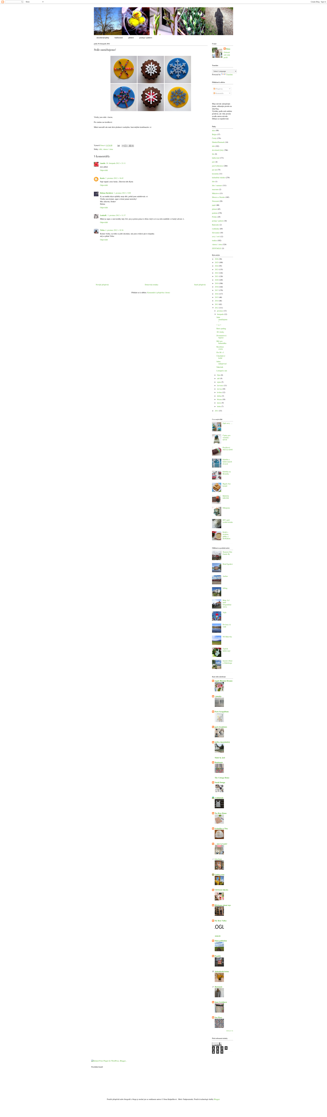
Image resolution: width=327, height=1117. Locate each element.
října (219, 375)
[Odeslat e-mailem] (123, 145)
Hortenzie (218, 986)
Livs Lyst (218, 859)
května (219, 392)
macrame (215, 189)
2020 (217, 280)
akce (213, 130)
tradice (214, 240)
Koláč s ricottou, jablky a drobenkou (226, 535)
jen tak (214, 169)
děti (100, 149)
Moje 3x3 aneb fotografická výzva (227, 603)
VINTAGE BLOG (221, 890)
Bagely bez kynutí (227, 484)
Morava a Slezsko (218, 197)
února (219, 403)
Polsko (214, 217)
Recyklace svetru (220, 348)
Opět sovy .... (227, 423)
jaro (213, 162)
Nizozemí (215, 201)
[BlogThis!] (125, 145)
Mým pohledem (221, 940)
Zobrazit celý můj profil (227, 54)
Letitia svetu (219, 874)
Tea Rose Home (221, 813)
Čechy (214, 138)
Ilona (228, 49)
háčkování (119, 38)
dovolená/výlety (103, 38)
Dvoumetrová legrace (221, 336)
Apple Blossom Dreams (223, 680)
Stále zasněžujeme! (222, 319)
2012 (217, 307)
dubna (219, 396)
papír (214, 205)
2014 (217, 300)
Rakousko (215, 225)
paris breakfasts (221, 727)
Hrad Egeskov (228, 564)
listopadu (220, 314)
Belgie (214, 134)
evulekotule (219, 797)
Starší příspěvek (200, 284)
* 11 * (219, 325)
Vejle (224, 612)
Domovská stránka (151, 284)
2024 (217, 266)
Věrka (102, 230)
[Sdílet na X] (128, 145)
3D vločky (220, 332)
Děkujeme (226, 508)
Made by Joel (220, 757)
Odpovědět (104, 170)
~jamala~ (218, 696)
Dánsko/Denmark (218, 142)
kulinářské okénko (218, 177)
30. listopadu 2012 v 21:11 (116, 163)
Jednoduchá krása (222, 971)
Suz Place (218, 1017)
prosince (220, 311)
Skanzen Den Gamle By (227, 553)
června (219, 389)
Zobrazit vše (229, 1031)
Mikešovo (215, 193)
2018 (217, 287)
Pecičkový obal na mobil (228, 448)
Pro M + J (220, 352)
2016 (217, 294)
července (220, 385)
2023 (217, 269)
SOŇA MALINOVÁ (222, 742)
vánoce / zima (108, 149)
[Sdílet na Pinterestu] (132, 145)
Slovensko (215, 232)
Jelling (225, 588)
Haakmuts (219, 762)
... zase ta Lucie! (221, 843)
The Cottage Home (222, 777)
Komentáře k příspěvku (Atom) (158, 292)
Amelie (102, 163)
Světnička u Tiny (221, 828)
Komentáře (219, 93)
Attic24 (217, 936)
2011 (217, 410)
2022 (217, 273)
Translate (229, 74)
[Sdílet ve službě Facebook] (130, 145)
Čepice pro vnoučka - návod (226, 437)
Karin (102, 178)
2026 (217, 259)
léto (213, 181)
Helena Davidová (106, 193)
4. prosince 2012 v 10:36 (114, 230)
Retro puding (221, 328)
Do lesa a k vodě (227, 625)
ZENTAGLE (216, 248)
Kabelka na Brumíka (227, 472)
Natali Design (220, 782)
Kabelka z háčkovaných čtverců (227, 461)
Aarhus (225, 576)
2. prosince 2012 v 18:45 (114, 178)
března (219, 399)
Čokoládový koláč (221, 357)
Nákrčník (220, 367)
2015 (217, 297)
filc (213, 154)
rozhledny (215, 228)
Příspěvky (219, 89)
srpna (219, 382)
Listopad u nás (222, 370)
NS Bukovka (227, 636)
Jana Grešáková (221, 1002)
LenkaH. (103, 215)
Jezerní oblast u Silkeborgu (227, 662)
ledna (219, 406)
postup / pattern (145, 38)
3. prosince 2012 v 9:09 (122, 193)
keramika (215, 173)
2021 (217, 276)
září (218, 378)
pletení (131, 38)
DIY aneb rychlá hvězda (228, 521)
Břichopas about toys (223, 905)
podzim (214, 213)
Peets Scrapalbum (222, 711)
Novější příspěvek (102, 284)
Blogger (217, 1099)
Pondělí (218, 956)
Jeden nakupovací (222, 362)
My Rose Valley (221, 920)
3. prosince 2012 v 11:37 (117, 215)
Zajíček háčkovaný (226, 649)
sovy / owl (216, 236)
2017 (217, 290)
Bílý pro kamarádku (221, 342)
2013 (217, 304)
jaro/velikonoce (217, 166)
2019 (217, 283)
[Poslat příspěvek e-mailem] (118, 145)
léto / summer (217, 185)
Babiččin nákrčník (226, 497)
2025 (217, 262)
